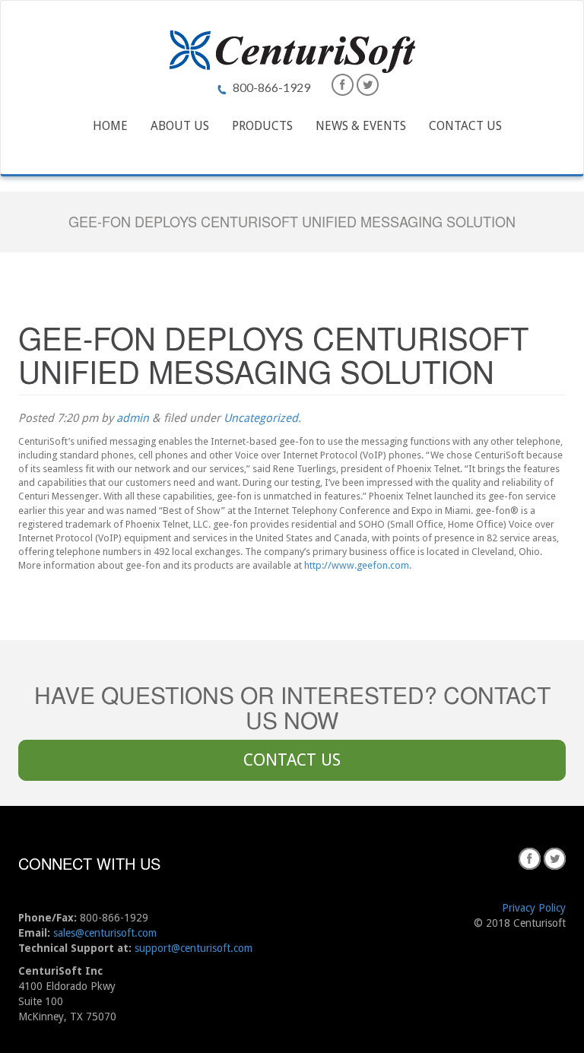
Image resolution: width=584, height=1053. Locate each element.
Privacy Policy (534, 908)
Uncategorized (261, 418)
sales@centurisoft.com (105, 933)
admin (132, 418)
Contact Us (465, 126)
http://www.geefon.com (356, 565)
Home (110, 126)
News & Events (361, 126)
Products (262, 126)
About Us (180, 126)
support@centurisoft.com (193, 948)
